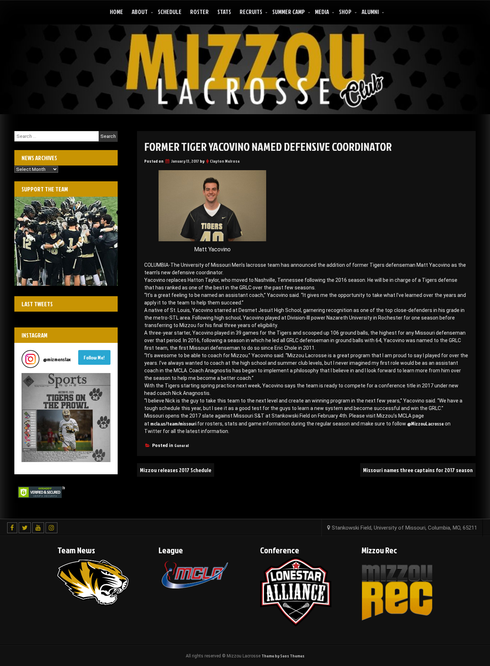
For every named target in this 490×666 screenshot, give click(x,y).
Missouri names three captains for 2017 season (418, 470)
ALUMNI (370, 12)
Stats (224, 12)
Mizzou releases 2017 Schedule (175, 470)
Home (116, 12)
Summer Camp (288, 12)
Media (322, 12)
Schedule (170, 12)
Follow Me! (94, 357)
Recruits (251, 12)
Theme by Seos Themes (283, 656)
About (140, 12)
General (181, 445)
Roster (199, 12)
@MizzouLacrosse (425, 423)
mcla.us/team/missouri (173, 423)
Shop (345, 12)
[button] (66, 417)
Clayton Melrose (225, 161)
